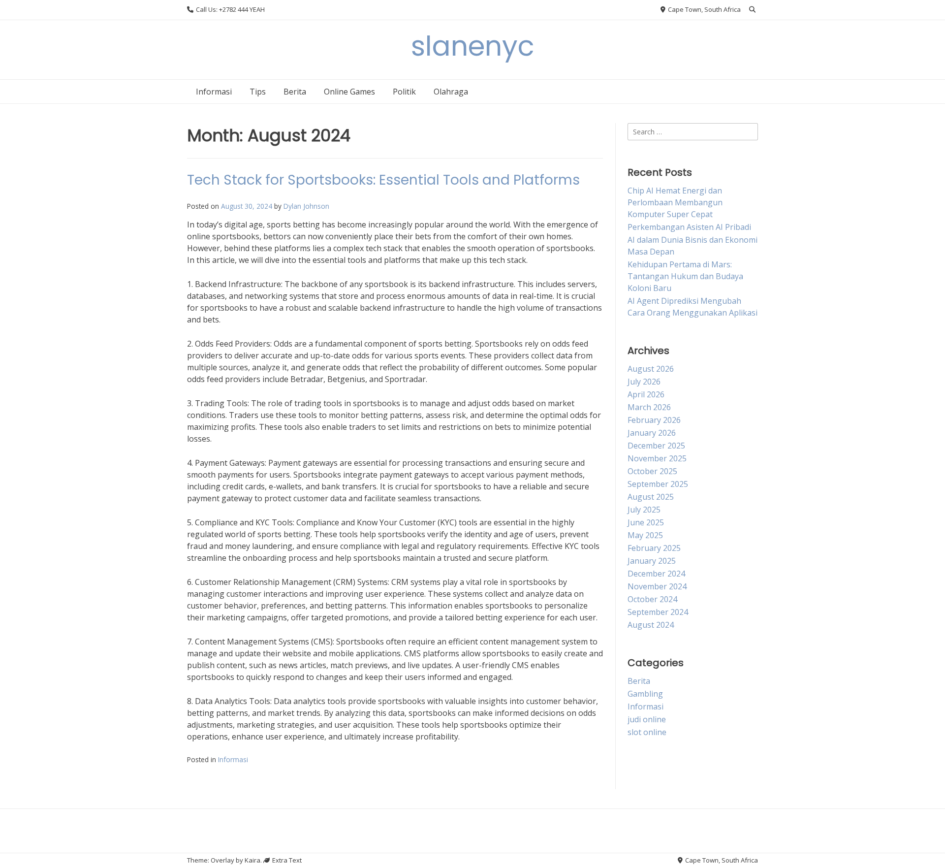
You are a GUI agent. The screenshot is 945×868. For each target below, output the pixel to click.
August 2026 (651, 368)
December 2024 (656, 573)
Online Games (349, 91)
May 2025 (645, 535)
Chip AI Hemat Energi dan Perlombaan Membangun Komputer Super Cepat (675, 202)
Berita (295, 91)
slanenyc (473, 46)
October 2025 (652, 471)
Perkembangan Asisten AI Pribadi (689, 227)
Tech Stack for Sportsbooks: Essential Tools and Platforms (383, 180)
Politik (404, 91)
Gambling (645, 693)
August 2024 (651, 624)
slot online (647, 732)
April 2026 (646, 394)
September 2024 (658, 612)
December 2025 (656, 445)
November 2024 (657, 586)
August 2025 (651, 496)
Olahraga (451, 91)
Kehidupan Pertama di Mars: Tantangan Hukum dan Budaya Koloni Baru (685, 276)
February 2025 (654, 548)
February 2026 (654, 420)
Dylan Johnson (306, 206)
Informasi (214, 91)
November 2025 (657, 458)
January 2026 (652, 432)
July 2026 (644, 381)
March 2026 (649, 407)
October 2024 (652, 599)
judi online (647, 719)
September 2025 (658, 484)
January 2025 (652, 560)
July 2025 (644, 509)
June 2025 (646, 522)
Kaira (252, 860)
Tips (258, 91)
